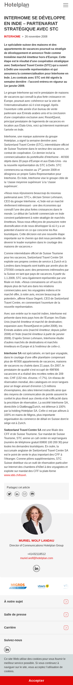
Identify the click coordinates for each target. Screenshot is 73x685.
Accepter (36, 680)
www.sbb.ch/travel (15, 475)
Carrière (10, 627)
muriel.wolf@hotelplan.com (36, 558)
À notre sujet (13, 601)
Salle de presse (15, 614)
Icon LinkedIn (7, 649)
